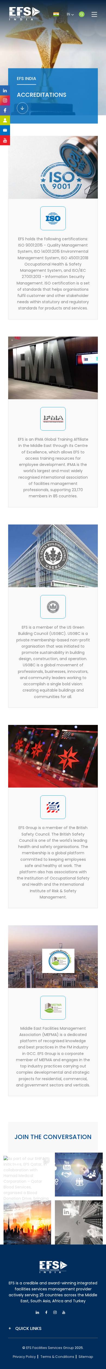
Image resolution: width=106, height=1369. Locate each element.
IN (69, 14)
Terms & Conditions (57, 1356)
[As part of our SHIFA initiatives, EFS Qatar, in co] (27, 1180)
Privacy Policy (24, 1356)
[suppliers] (5, 120)
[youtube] (64, 1313)
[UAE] (82, 14)
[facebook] (5, 110)
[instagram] (5, 100)
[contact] (5, 130)
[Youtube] (5, 140)
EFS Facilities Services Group (50, 1347)
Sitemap (86, 1356)
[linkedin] (5, 90)
